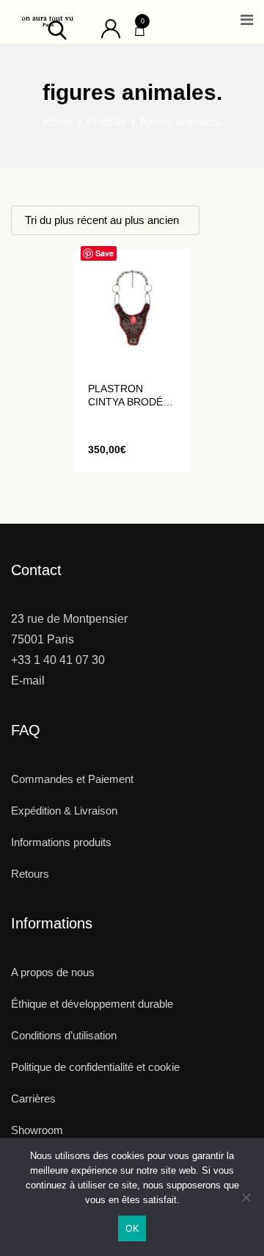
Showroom (37, 1130)
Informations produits (61, 842)
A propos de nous (53, 972)
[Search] (57, 29)
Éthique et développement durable (92, 1003)
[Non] (245, 1203)
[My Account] (111, 27)
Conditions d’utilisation (64, 1035)
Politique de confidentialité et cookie (95, 1067)
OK (132, 1228)
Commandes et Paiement (72, 779)
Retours (30, 873)
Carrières (33, 1098)
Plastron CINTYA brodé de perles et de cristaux (125, 395)
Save (104, 253)
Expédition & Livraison (64, 810)
